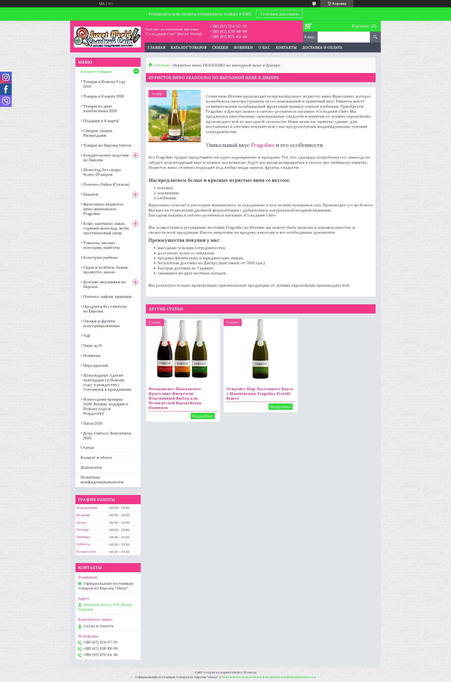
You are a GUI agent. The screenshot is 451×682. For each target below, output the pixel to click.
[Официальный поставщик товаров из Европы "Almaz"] (107, 36)
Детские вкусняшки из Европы (104, 284)
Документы (91, 467)
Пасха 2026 (93, 423)
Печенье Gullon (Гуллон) (106, 184)
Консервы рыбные (100, 257)
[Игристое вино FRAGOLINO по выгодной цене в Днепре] (175, 116)
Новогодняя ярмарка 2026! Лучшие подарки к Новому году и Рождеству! (105, 406)
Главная (156, 47)
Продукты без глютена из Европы (105, 308)
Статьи (162, 65)
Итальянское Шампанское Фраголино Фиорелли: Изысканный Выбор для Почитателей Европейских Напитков (175, 398)
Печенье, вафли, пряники (107, 296)
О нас (264, 47)
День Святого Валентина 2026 (107, 435)
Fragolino (263, 145)
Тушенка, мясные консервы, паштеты (101, 245)
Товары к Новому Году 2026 (104, 84)
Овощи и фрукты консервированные (101, 323)
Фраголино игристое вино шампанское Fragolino (103, 209)
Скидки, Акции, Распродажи (98, 133)
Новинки (243, 47)
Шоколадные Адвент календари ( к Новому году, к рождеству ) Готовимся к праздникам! (107, 382)
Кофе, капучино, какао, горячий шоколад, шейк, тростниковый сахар (106, 228)
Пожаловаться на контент (242, 677)
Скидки (220, 47)
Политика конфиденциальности (102, 480)
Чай (86, 335)
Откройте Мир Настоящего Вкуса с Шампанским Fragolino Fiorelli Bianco (259, 394)
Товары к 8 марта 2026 (103, 96)
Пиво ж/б (92, 345)
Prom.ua (250, 672)
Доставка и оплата (322, 47)
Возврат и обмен (96, 457)
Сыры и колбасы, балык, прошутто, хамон (105, 269)
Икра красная (95, 365)
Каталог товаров (188, 47)
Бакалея (90, 194)
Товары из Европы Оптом (107, 145)
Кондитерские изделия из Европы (106, 157)
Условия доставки (279, 13)
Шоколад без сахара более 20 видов (102, 172)
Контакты (286, 47)
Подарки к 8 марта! (101, 120)
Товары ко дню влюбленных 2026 (100, 108)
